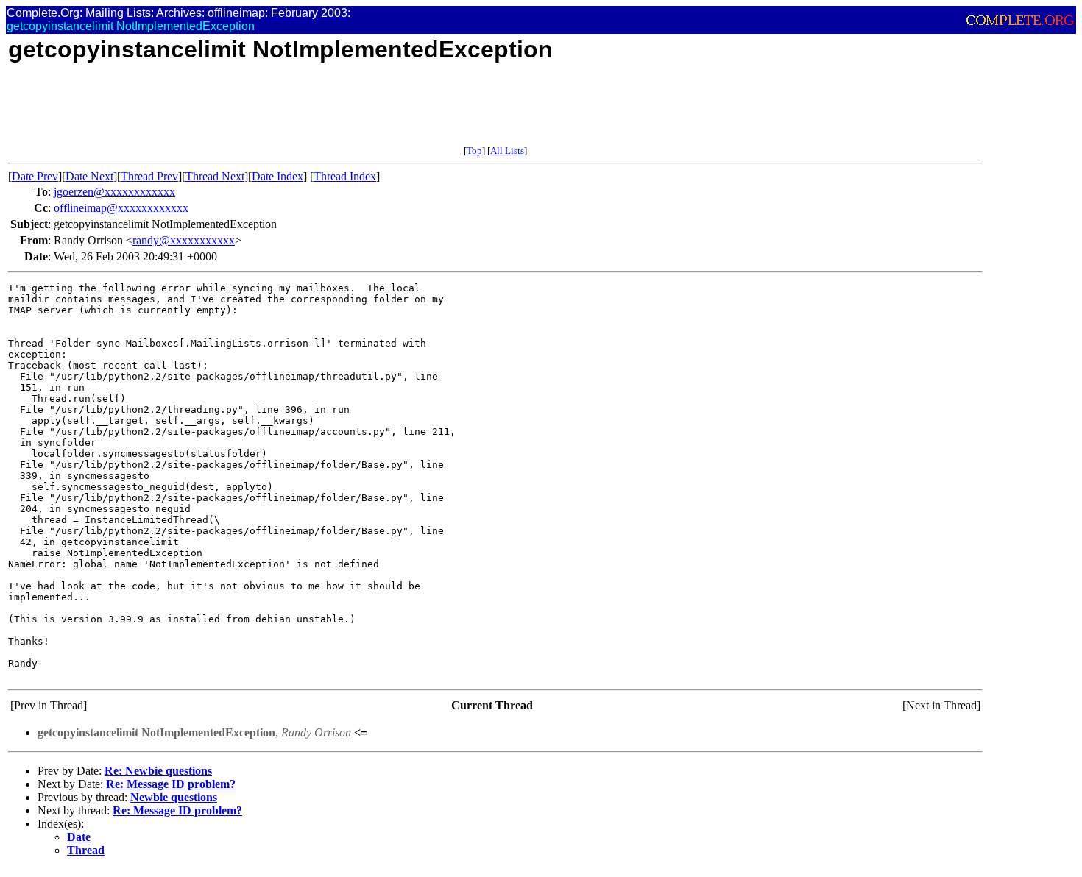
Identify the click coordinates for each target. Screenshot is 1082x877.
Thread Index (345, 176)
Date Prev (35, 176)
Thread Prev (149, 176)
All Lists (507, 150)
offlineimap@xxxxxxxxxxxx (121, 208)
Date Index (277, 176)
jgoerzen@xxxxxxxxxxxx (114, 191)
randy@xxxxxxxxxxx (183, 240)
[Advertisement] (276, 112)
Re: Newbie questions (158, 770)
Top (474, 150)
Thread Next (214, 176)
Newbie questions (173, 797)
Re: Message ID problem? (171, 784)
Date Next (89, 176)
